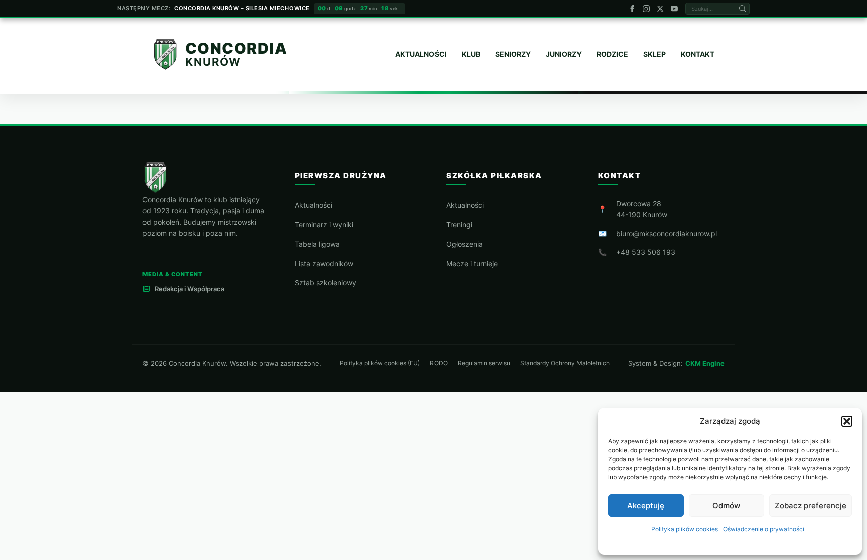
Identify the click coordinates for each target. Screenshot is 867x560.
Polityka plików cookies (684, 529)
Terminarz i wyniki (324, 224)
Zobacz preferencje (810, 505)
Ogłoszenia (464, 244)
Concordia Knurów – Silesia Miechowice (242, 8)
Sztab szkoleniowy (325, 282)
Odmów (726, 505)
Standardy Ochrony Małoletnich (565, 363)
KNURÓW (213, 61)
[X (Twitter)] (660, 8)
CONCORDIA (236, 48)
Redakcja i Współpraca (189, 289)
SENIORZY (513, 54)
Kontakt (697, 54)
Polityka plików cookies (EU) (380, 363)
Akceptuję (645, 505)
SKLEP (654, 54)
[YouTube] (674, 8)
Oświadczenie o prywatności (763, 529)
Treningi (459, 224)
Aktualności (313, 205)
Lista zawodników (324, 263)
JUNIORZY (564, 54)
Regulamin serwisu (484, 363)
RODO (439, 363)
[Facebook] (632, 8)
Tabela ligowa (317, 244)
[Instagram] (646, 8)
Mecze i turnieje (472, 263)
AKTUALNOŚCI (421, 54)
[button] (847, 421)
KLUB (471, 54)
